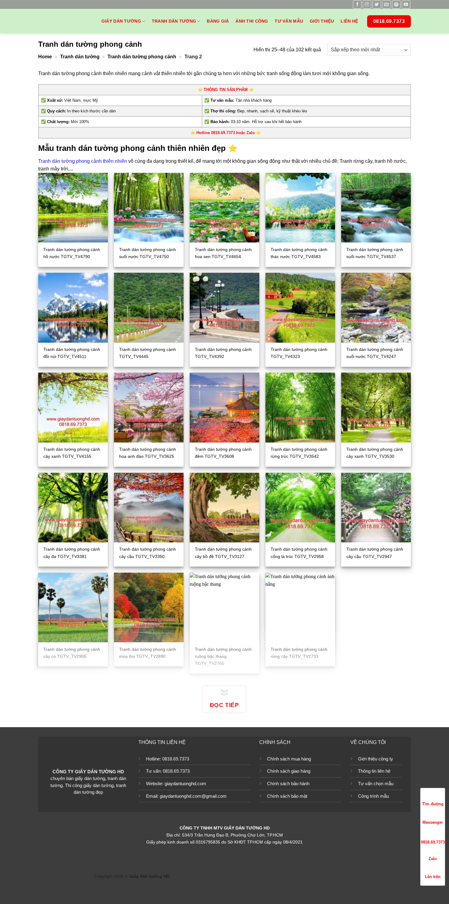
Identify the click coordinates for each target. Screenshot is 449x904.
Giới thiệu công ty (375, 758)
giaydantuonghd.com (185, 783)
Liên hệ (349, 21)
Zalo (433, 858)
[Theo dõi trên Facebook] (357, 4)
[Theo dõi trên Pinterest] (396, 4)
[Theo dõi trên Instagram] (367, 4)
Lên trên (432, 876)
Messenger (432, 822)
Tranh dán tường (174, 21)
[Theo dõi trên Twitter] (376, 4)
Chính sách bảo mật (287, 796)
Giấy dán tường (121, 21)
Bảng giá (218, 21)
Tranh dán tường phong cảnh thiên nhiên (82, 161)
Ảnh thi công (251, 21)
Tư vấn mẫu (289, 21)
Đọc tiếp (224, 705)
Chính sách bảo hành (288, 783)
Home (45, 56)
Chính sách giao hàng (288, 771)
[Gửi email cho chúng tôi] (386, 4)
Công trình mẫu (373, 796)
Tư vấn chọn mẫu (375, 783)
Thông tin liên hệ (374, 771)
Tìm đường (433, 804)
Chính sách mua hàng (289, 758)
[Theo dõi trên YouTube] (406, 4)
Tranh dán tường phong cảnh (142, 56)
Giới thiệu (322, 21)
